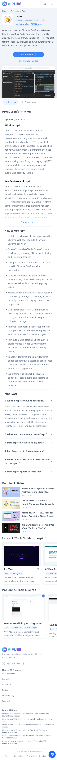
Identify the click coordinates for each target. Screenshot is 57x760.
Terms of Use (32, 756)
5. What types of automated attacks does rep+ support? (27, 461)
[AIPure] (11, 3)
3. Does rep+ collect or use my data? (24, 442)
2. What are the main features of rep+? (26, 434)
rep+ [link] (24, 11)
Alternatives (30, 102)
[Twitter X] (3, 663)
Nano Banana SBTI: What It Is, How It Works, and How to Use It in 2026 (27, 720)
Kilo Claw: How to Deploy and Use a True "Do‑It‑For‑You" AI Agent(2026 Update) (24, 731)
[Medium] (18, 663)
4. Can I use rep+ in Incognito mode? (25, 451)
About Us (8, 756)
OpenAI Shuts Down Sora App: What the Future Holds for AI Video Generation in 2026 (27, 737)
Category (15, 11)
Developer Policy (45, 756)
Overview (12, 102)
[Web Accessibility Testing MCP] (24, 609)
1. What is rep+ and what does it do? (24, 400)
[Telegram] (13, 663)
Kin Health (6, 679)
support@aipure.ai (9, 657)
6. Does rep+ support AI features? (23, 471)
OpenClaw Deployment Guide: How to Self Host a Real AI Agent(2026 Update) (24, 742)
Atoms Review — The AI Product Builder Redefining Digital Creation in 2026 (28, 726)
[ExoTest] (21, 556)
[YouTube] (8, 663)
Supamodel (6, 701)
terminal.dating (8, 696)
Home (5, 11)
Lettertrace (6, 685)
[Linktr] (23, 663)
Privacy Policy (19, 756)
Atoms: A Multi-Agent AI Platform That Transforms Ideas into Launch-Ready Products (25, 715)
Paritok (5, 690)
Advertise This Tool (30, 61)
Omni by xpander (8, 674)
